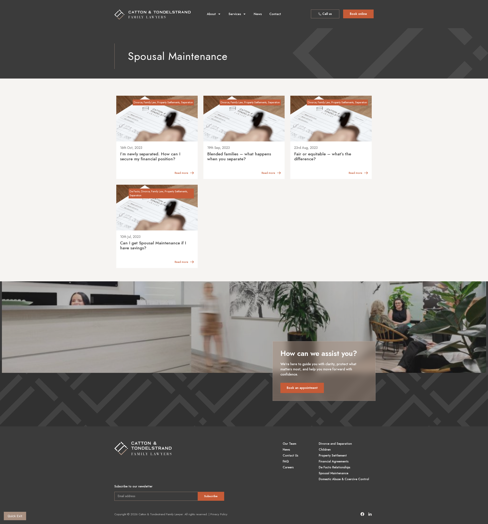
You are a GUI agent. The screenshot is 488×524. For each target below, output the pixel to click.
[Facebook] (362, 514)
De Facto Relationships (334, 467)
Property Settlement (333, 455)
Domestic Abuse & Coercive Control (344, 479)
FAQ (286, 461)
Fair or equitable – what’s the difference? (322, 156)
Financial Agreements (333, 461)
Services (235, 14)
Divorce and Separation (335, 444)
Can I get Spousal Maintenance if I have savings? (153, 245)
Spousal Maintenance (333, 473)
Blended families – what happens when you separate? (239, 156)
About (211, 14)
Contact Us (290, 455)
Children (325, 450)
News (258, 14)
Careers (288, 467)
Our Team (289, 444)
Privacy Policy (218, 514)
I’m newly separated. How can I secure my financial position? (150, 156)
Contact (275, 14)
